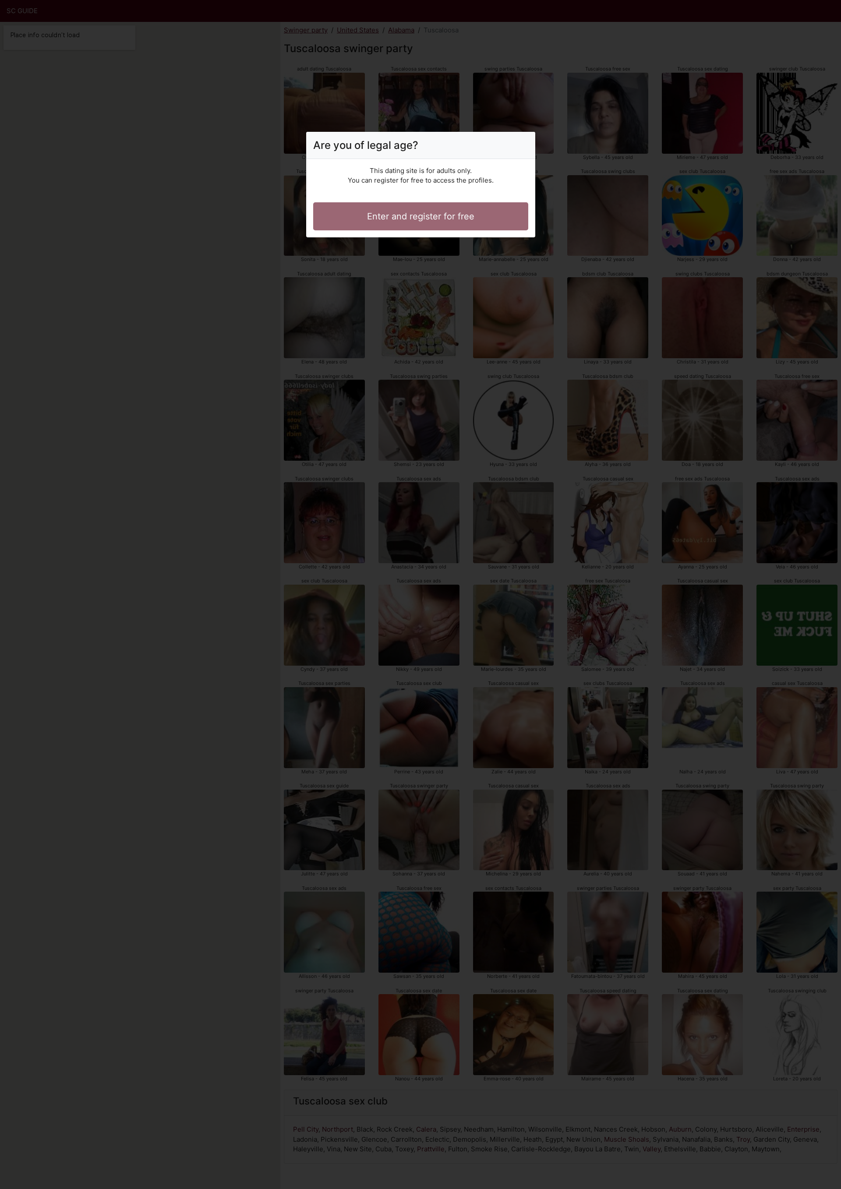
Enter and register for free (420, 216)
